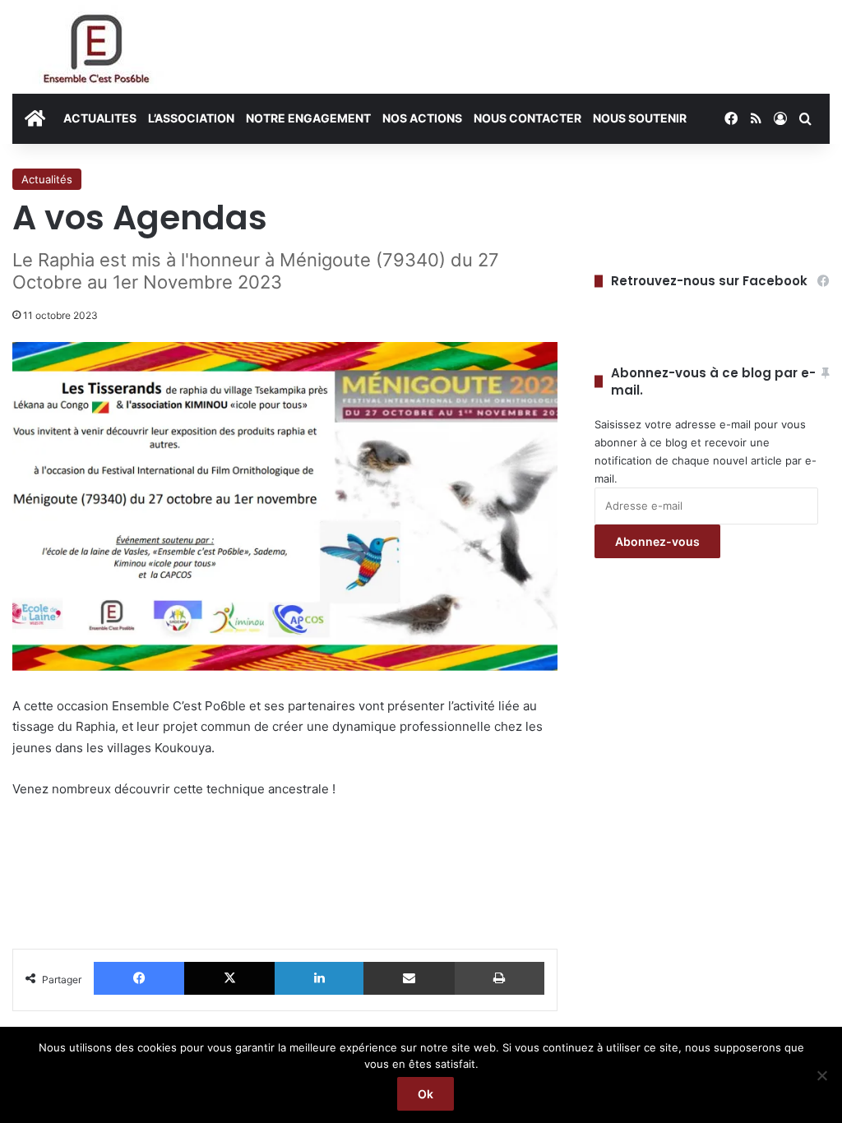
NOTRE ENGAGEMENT (308, 118)
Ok (425, 1094)
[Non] (821, 1075)
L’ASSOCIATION (191, 118)
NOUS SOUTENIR (640, 118)
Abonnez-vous (657, 541)
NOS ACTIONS (422, 118)
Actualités (46, 179)
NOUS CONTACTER (527, 118)
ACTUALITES (99, 118)
